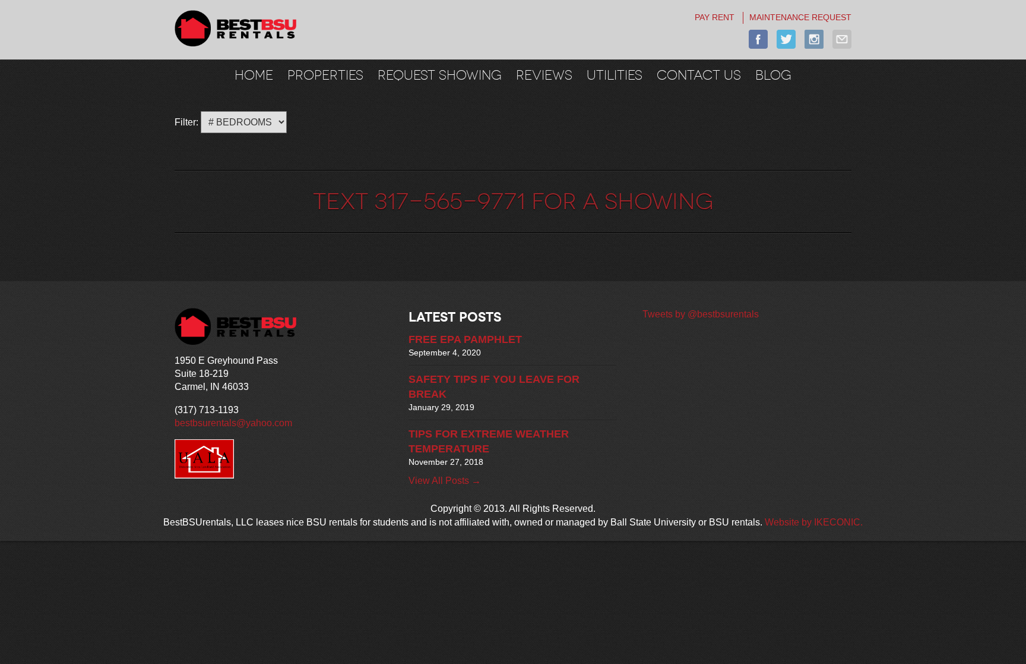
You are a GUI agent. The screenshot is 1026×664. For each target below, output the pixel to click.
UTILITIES (614, 74)
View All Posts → (444, 481)
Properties (325, 74)
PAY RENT (714, 17)
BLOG (773, 74)
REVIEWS (544, 74)
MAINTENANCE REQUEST (800, 17)
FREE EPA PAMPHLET (465, 339)
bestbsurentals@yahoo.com (233, 423)
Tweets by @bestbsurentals (700, 314)
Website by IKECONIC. (814, 522)
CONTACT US (699, 74)
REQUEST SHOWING (440, 74)
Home (254, 74)
